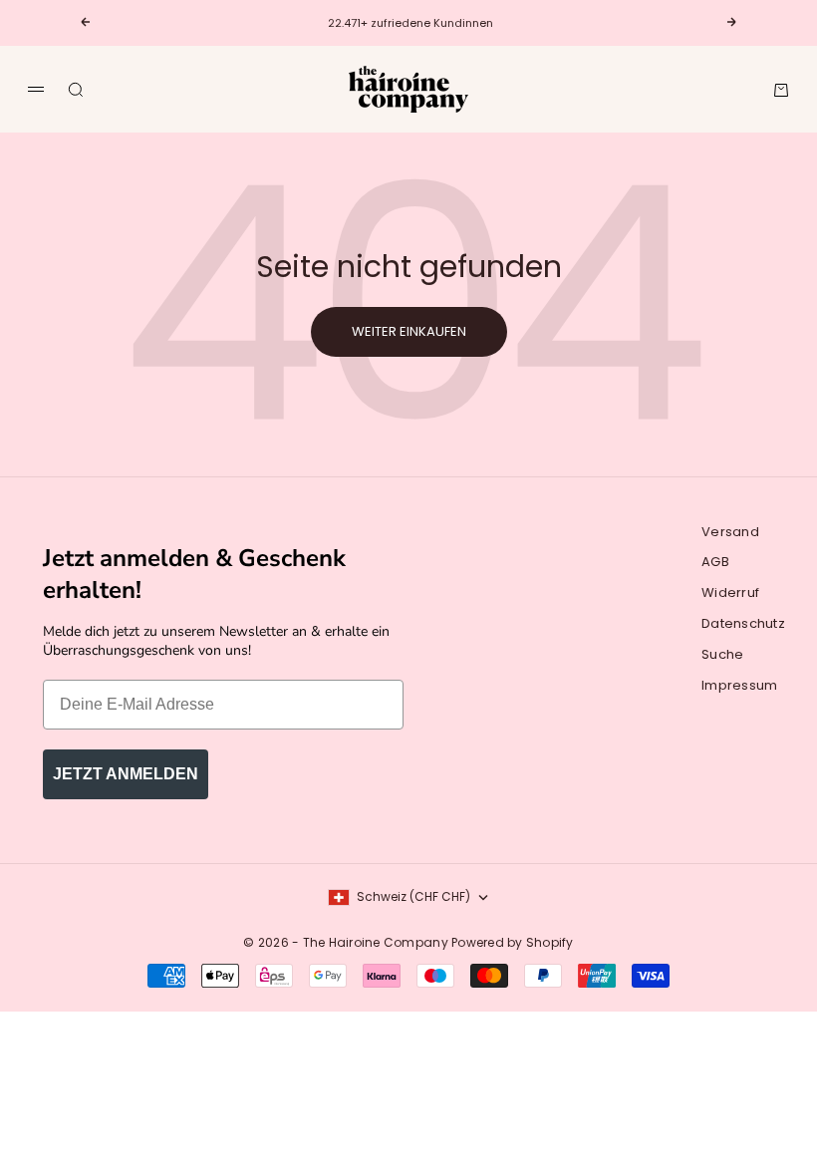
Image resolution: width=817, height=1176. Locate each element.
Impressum (739, 685)
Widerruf (730, 592)
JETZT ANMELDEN (125, 773)
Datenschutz (743, 623)
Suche (722, 654)
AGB (715, 561)
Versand (730, 531)
